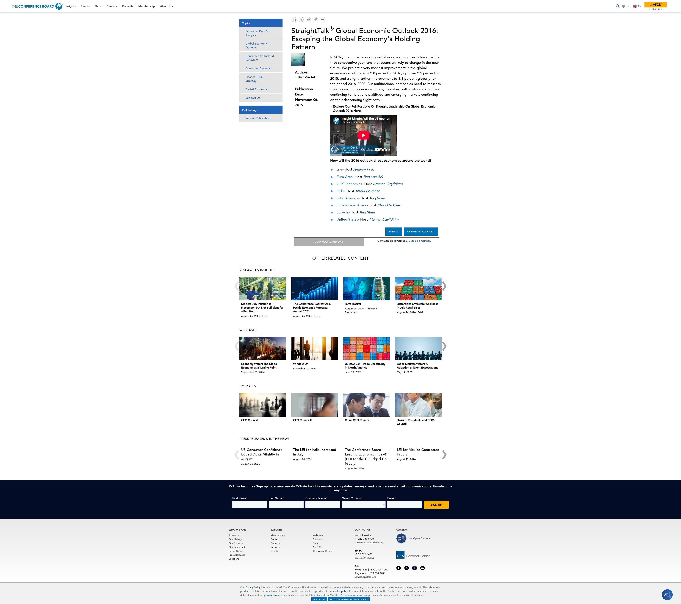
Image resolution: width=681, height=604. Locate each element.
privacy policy (271, 595)
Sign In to (17, 98)
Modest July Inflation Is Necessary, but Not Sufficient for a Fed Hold (262, 307)
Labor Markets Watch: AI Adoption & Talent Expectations (417, 365)
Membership (13, 62)
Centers (9, 44)
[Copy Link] (315, 19)
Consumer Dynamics (258, 68)
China (339, 169)
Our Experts (236, 543)
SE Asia (342, 212)
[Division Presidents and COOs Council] (418, 404)
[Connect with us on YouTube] (414, 567)
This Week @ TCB (16, 89)
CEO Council (249, 420)
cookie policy (340, 591)
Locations (234, 558)
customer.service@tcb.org (369, 542)
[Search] (618, 6)
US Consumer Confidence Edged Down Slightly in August (262, 454)
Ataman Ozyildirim (383, 219)
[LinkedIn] (294, 19)
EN (639, 6)
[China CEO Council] (366, 404)
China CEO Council (357, 420)
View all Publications (258, 118)
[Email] (308, 19)
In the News (235, 551)
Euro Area (345, 177)
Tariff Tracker (353, 304)
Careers (9, 80)
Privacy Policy (252, 587)
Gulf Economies (349, 184)
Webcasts (318, 535)
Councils (10, 53)
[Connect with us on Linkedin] (422, 567)
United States (347, 219)
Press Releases (237, 554)
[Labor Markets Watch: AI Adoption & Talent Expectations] (418, 348)
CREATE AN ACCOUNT (420, 231)
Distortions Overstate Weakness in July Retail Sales (417, 305)
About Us (10, 71)
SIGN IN (393, 231)
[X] (301, 19)
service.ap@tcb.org (365, 576)
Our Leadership (237, 547)
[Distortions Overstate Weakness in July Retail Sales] (418, 288)
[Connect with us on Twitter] (406, 567)
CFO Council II (302, 420)
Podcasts (318, 539)
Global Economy (256, 89)
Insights (9, 17)
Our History (235, 539)
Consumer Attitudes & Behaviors (259, 58)
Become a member (419, 240)
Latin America (347, 198)
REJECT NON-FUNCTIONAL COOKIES (349, 599)
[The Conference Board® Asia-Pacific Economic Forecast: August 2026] (314, 288)
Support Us (252, 98)
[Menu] (6, 6)
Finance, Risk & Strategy (255, 79)
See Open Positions (419, 538)
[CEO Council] (262, 404)
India (340, 191)
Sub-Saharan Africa (352, 205)
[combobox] (637, 6)
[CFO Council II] (314, 404)
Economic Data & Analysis (256, 33)
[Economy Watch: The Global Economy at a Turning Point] (262, 348)
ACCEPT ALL (319, 599)
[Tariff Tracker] (366, 288)
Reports (275, 547)
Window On (300, 364)
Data (7, 35)
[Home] (37, 6)
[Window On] (314, 348)
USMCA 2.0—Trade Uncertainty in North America (365, 365)
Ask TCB (317, 547)
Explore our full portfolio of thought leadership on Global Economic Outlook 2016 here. (384, 108)
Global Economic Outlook (256, 45)
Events (8, 26)
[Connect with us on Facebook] (398, 567)
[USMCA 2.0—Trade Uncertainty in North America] (366, 348)
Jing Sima (377, 198)
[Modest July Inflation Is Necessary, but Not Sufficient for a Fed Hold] (262, 288)
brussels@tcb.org (364, 557)
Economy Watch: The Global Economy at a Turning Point (259, 365)
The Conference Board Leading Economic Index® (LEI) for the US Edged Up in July (366, 456)
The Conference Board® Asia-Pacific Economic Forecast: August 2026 (312, 307)
